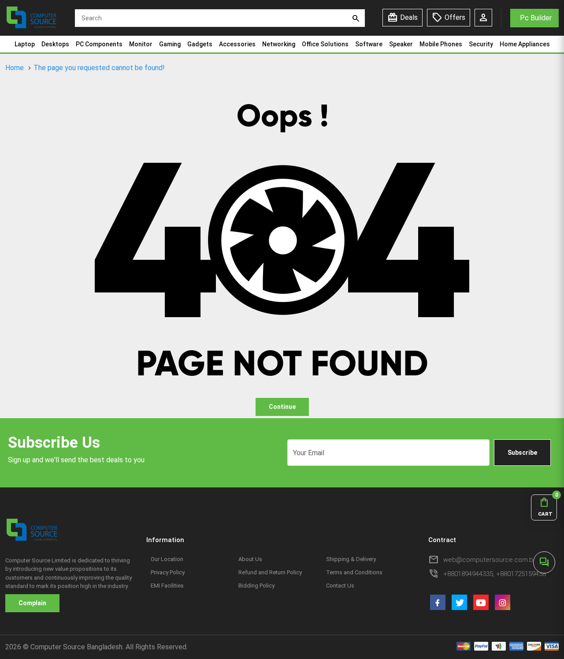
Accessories (237, 44)
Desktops (55, 44)
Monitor (140, 44)
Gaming (170, 44)
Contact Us (340, 585)
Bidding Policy (256, 585)
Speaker (401, 44)
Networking (278, 44)
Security (481, 44)
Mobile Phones (440, 44)
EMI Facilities (167, 585)
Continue (282, 406)
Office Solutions (325, 44)
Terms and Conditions (354, 572)
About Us (250, 559)
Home (14, 68)
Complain (32, 603)
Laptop (25, 44)
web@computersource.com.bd (490, 560)
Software (368, 44)
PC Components (99, 44)
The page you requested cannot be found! (99, 68)
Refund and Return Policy (270, 572)
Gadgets (199, 44)
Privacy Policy (168, 572)
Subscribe (522, 452)
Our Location (167, 559)
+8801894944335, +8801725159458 (494, 574)
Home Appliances (525, 44)
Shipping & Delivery (351, 559)
